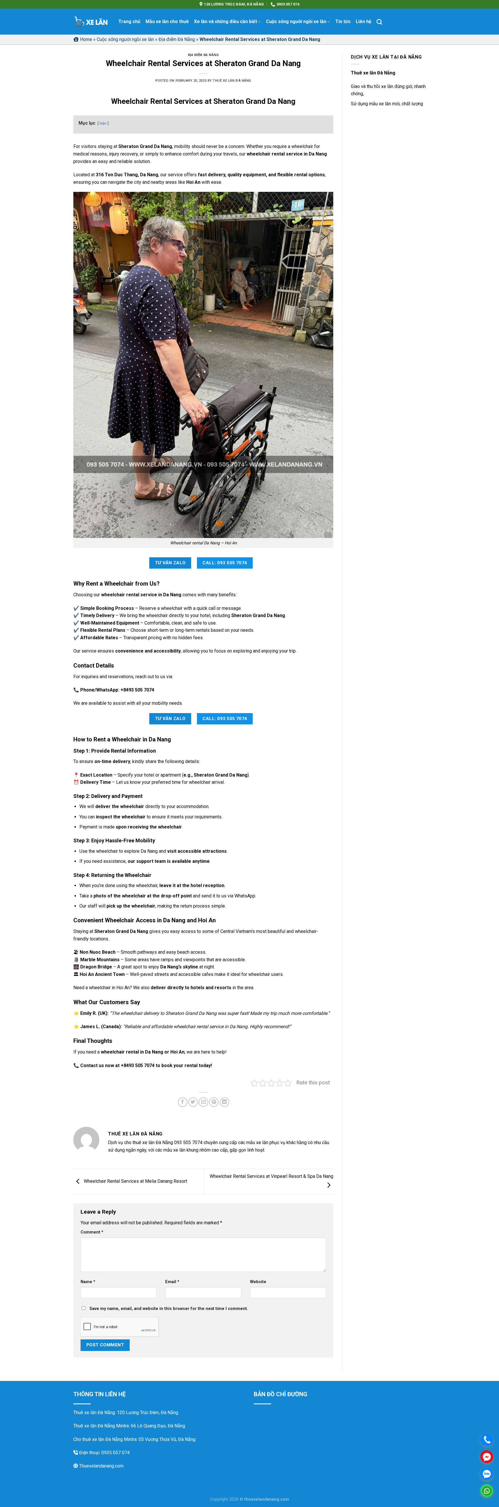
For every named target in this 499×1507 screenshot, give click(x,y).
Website (258, 1281)
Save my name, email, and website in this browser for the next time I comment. (169, 1308)
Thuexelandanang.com (101, 1466)
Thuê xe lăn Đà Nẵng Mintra (101, 1426)
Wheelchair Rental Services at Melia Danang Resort (135, 1181)
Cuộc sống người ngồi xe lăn (296, 21)
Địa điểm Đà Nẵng (177, 39)
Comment (92, 1232)
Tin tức (343, 21)
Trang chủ (129, 21)
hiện (103, 123)
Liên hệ (363, 21)
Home (86, 39)
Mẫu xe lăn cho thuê (167, 21)
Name (88, 1281)
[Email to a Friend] (203, 1102)
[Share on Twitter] (193, 1102)
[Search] (379, 22)
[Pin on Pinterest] (214, 1102)
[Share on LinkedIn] (224, 1102)
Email (172, 1281)
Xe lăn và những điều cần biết (225, 21)
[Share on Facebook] (182, 1102)
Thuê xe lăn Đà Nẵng (232, 81)
